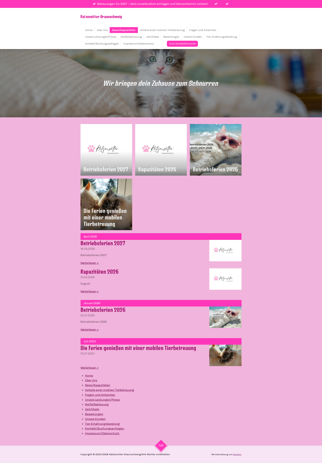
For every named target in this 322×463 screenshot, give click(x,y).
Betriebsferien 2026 (102, 310)
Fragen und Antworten (100, 395)
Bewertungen (94, 414)
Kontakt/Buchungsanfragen (104, 428)
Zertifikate (92, 409)
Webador (237, 454)
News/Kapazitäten (97, 385)
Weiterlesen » (89, 263)
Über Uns (91, 380)
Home (89, 375)
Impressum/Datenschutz (102, 433)
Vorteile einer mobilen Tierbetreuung (109, 390)
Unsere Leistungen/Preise (102, 400)
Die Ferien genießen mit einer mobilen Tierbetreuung (138, 348)
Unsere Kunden (95, 419)
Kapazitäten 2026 (99, 271)
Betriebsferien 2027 (102, 243)
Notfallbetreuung (97, 404)
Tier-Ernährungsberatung (102, 424)
